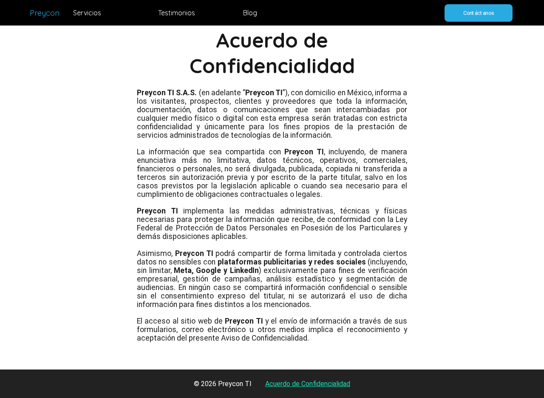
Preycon (45, 13)
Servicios (87, 13)
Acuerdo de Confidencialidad (307, 384)
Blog (250, 13)
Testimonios (176, 13)
